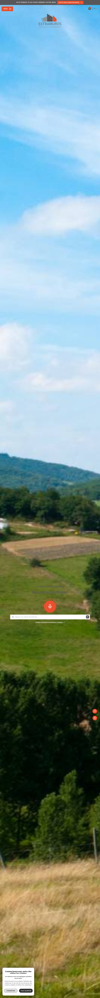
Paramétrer (11, 991)
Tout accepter (26, 991)
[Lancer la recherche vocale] (50, 606)
